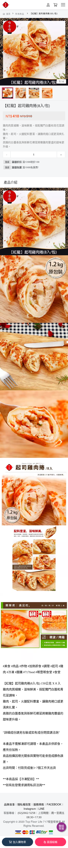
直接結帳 (52, 842)
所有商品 (19, 13)
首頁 (8, 13)
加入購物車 (19, 842)
